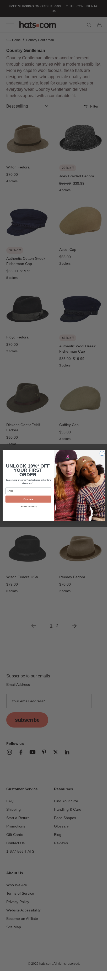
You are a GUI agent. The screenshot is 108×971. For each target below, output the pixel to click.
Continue (26, 498)
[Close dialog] (100, 453)
